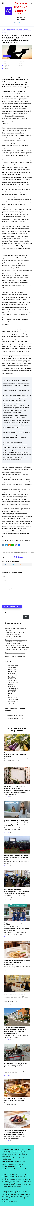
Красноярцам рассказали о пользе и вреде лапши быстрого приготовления (17, 962)
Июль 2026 (11, 669)
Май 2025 (11, 695)
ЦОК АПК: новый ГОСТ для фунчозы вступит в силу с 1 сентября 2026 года (17, 649)
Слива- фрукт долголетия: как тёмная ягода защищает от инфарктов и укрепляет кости (15, 1132)
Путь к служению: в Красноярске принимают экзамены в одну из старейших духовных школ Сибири (16, 996)
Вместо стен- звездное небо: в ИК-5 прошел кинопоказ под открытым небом (16, 857)
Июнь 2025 (12, 693)
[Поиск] (26, 617)
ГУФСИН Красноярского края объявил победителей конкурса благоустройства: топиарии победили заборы (15, 1030)
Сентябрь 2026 (13, 665)
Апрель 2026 (12, 675)
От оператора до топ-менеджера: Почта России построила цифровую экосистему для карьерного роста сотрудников (16, 822)
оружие (4, 550)
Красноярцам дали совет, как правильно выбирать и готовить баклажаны (16, 628)
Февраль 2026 (13, 679)
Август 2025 (12, 690)
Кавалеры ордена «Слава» (15, 718)
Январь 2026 (12, 680)
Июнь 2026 (12, 671)
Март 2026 (11, 677)
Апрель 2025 (12, 697)
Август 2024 (12, 703)
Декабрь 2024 (13, 699)
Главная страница (7, 29)
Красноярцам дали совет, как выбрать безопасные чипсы (14, 1099)
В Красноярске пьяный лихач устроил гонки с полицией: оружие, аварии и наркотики (15, 654)
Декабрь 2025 (13, 682)
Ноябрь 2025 (12, 684)
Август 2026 (12, 667)
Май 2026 (11, 673)
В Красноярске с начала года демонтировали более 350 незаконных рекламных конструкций (17, 788)
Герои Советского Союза (15, 715)
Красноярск (6, 91)
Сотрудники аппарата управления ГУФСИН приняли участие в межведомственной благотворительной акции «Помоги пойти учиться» (16, 926)
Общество (7, 56)
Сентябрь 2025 (13, 688)
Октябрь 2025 (12, 686)
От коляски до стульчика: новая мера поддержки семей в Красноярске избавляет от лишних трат (16, 1066)
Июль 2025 (11, 692)
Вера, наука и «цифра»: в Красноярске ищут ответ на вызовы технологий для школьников (16, 891)
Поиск (7, 613)
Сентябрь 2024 (13, 701)
